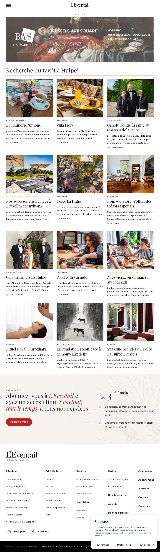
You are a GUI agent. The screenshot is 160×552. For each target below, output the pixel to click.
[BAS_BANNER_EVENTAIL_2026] (80, 39)
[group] (29, 111)
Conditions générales (85, 546)
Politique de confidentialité (56, 546)
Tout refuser (102, 545)
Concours (144, 506)
